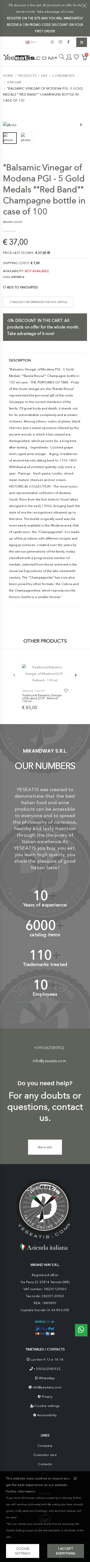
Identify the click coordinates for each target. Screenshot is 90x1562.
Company (45, 1445)
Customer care (45, 1455)
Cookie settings (47, 1406)
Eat (44, 76)
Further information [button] (20, 1491)
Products (27, 76)
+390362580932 (49, 1047)
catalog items (45, 934)
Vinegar (14, 82)
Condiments (63, 76)
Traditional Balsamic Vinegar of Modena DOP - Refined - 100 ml (42, 698)
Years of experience (45, 905)
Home (8, 76)
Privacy (47, 1396)
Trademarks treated (45, 964)
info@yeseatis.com (49, 1061)
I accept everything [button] (65, 1551)
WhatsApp (47, 1378)
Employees (45, 994)
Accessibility (47, 1415)
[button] (75, 1479)
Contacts (45, 1464)
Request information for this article (39, 302)
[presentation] (9, 125)
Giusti (40, 691)
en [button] (32, 42)
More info (45, 1147)
